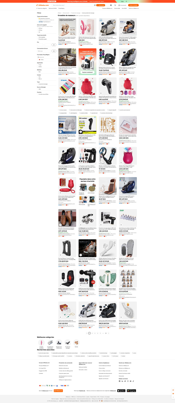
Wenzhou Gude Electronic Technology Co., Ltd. (67, 294)
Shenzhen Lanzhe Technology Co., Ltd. (66, 203)
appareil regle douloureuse (94, 356)
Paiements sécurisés (63, 365)
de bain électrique (103, 353)
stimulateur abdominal (80, 356)
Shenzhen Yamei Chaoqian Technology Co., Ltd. (87, 103)
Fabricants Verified (83, 367)
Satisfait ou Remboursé (64, 368)
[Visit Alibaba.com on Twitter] (125, 381)
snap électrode (94, 113)
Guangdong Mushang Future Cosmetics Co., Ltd (108, 294)
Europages (107, 396)
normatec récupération (125, 353)
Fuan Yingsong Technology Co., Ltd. (126, 73)
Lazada (87, 396)
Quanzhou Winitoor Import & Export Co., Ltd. (128, 201)
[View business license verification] (99, 401)
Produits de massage (75, 12)
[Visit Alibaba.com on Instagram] (128, 381)
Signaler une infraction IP (104, 376)
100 (106, 333)
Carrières (41, 373)
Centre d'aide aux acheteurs (105, 365)
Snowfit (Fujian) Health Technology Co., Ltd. (87, 264)
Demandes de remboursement (105, 373)
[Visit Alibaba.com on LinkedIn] (122, 381)
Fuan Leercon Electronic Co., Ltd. (106, 43)
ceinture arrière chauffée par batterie (89, 353)
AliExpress (68, 396)
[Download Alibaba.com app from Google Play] (131, 390)
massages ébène (63, 113)
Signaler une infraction (103, 378)
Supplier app (82, 390)
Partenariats (121, 376)
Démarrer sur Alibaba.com (124, 368)
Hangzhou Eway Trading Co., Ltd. (126, 233)
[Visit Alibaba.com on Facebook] (119, 381)
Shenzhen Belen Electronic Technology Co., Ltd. (67, 265)
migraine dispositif (112, 110)
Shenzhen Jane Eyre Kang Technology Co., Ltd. (108, 102)
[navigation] (46, 173)
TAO (98, 396)
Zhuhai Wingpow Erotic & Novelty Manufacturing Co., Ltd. (108, 264)
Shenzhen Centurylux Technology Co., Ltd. (87, 294)
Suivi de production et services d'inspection (65, 376)
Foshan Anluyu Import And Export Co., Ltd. (67, 73)
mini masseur (115, 356)
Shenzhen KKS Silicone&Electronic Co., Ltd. (87, 233)
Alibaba (59, 12)
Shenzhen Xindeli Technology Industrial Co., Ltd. (128, 103)
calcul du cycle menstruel (125, 110)
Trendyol (102, 396)
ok (53, 44)
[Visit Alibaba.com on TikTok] (133, 381)
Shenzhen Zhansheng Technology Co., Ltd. (67, 105)
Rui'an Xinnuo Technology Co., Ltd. (106, 235)
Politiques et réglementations (65, 379)
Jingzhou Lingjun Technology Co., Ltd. (87, 171)
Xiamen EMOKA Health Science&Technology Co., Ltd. (67, 43)
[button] (95, 5)
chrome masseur (63, 110)
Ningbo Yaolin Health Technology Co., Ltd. (128, 265)
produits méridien (84, 113)
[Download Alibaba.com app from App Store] (121, 390)
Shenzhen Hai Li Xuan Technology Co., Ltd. (108, 73)
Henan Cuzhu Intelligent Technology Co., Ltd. (128, 141)
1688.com (73, 396)
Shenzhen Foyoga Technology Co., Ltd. (66, 140)
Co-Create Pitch (42, 368)
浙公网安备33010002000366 (109, 400)
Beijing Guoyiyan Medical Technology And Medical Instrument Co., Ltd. (128, 297)
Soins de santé (66, 12)
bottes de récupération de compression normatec (95, 110)
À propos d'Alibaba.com (44, 362)
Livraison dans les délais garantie (66, 370)
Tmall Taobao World (81, 396)
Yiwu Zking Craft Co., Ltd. (104, 142)
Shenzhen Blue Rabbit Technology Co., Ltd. (87, 142)
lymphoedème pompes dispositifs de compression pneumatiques (65, 353)
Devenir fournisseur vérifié (124, 373)
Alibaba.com (113, 390)
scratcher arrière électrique (106, 113)
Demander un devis (83, 369)
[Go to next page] (108, 333)
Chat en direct (102, 368)
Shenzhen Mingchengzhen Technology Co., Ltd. (108, 171)
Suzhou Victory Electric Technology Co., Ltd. (128, 43)
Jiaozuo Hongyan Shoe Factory (65, 235)
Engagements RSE (43, 370)
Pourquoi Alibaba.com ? (44, 365)
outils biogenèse (74, 113)
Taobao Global (93, 396)
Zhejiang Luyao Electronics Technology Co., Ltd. (108, 201)
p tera (135, 353)
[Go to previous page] (86, 333)
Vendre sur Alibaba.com (124, 365)
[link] (173, 390)
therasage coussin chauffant (58, 356)
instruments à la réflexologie (76, 110)
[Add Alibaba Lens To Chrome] (58, 390)
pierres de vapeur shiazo (44, 353)
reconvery (70, 356)
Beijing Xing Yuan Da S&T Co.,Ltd (126, 172)
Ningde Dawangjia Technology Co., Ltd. (66, 172)
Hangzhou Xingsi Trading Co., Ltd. (86, 44)
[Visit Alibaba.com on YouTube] (130, 381)
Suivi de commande (123, 370)
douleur (123, 356)
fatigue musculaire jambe (44, 356)
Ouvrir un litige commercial (104, 370)
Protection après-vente (64, 373)
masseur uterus (106, 356)
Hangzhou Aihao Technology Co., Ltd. (66, 326)
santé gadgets (114, 353)
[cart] (115, 5)
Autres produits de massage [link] (88, 12)
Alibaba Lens (45, 390)
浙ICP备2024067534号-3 (122, 400)
